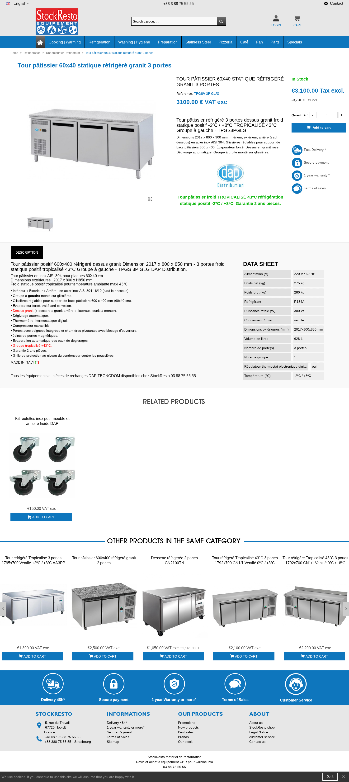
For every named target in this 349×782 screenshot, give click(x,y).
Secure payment (316, 162)
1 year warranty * (316, 175)
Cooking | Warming (65, 42)
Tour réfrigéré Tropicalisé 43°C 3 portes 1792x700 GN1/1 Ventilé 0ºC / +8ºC (245, 560)
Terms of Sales (118, 737)
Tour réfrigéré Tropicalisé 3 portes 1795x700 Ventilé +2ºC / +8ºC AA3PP (33, 560)
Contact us (257, 742)
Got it (330, 776)
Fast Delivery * (314, 150)
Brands (183, 737)
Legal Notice (258, 732)
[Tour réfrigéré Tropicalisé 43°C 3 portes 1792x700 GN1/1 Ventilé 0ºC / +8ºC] (245, 605)
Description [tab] (26, 252)
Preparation (168, 42)
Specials (294, 42)
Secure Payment (119, 732)
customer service (262, 737)
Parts (275, 42)
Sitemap (113, 742)
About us (256, 723)
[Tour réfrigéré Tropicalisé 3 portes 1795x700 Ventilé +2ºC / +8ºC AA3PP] (33, 605)
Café (244, 42)
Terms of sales (314, 188)
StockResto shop (262, 727)
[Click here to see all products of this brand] (230, 175)
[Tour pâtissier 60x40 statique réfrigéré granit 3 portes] (150, 199)
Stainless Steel (198, 42)
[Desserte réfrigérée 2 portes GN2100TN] (174, 605)
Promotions (186, 723)
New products (188, 727)
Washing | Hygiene (134, 42)
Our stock (185, 742)
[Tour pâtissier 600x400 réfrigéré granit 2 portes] (104, 605)
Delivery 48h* (117, 723)
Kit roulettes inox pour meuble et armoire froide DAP (42, 421)
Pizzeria (225, 42)
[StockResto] (62, 21)
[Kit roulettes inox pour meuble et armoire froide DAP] (42, 465)
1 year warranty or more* (125, 727)
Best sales (185, 732)
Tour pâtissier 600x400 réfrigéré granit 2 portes (104, 560)
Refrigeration (99, 42)
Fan (259, 42)
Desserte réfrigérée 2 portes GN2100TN (174, 560)
